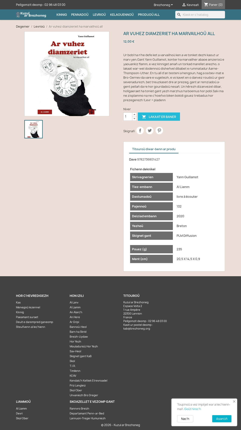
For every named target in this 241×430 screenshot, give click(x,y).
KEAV (73, 375)
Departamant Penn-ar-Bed (87, 413)
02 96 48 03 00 (54, 5)
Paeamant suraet (27, 317)
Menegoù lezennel (28, 307)
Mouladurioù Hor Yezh (84, 346)
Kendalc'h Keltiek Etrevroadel (88, 380)
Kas (18, 302)
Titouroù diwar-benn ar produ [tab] (153, 149)
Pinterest (159, 130)
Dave (133, 159)
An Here (75, 317)
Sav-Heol (75, 351)
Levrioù (99, 15)
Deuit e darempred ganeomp (34, 322)
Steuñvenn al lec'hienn (30, 327)
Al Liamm (75, 307)
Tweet (149, 130)
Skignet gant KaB (81, 356)
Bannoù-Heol (78, 327)
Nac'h (185, 419)
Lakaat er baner (159, 117)
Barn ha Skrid (78, 331)
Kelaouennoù (122, 15)
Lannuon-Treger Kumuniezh (88, 418)
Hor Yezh (75, 341)
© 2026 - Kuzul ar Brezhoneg (120, 425)
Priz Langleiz (78, 385)
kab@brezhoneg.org (136, 328)
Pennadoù (79, 15)
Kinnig (61, 15)
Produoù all (149, 15)
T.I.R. (73, 366)
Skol (72, 361)
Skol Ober (76, 390)
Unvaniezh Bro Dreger (84, 395)
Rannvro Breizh (79, 408)
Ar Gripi (74, 322)
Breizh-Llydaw (79, 336)
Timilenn (75, 371)
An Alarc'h (76, 312)
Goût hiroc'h (192, 409)
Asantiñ (221, 419)
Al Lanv (74, 302)
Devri (19, 413)
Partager (140, 130)
